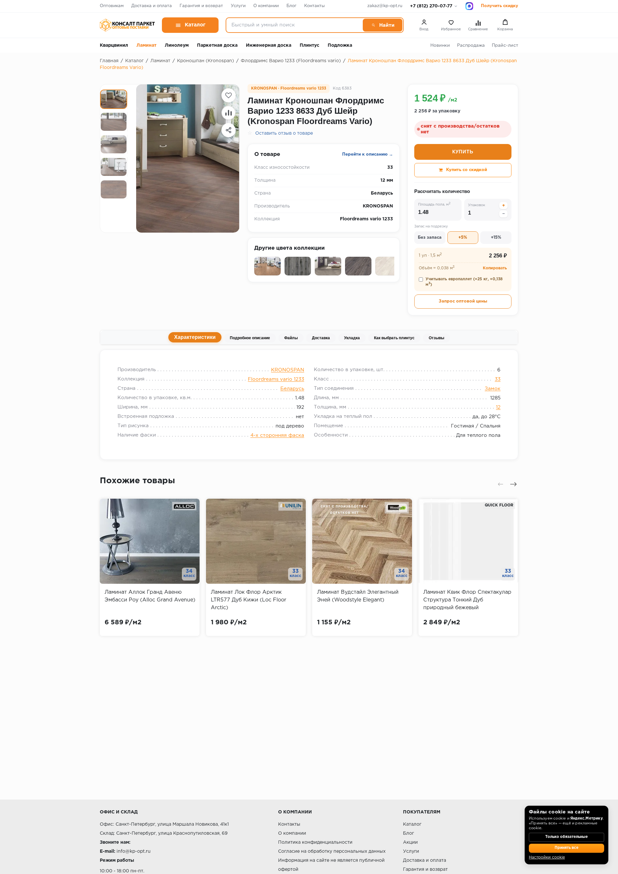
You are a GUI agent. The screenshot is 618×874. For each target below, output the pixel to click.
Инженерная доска (268, 45)
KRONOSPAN (287, 370)
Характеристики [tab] (195, 337)
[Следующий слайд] (513, 484)
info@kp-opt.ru (134, 851)
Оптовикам (112, 6)
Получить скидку (499, 6)
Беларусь (292, 389)
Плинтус (309, 45)
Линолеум (177, 45)
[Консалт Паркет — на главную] (127, 25)
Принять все (566, 848)
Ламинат (146, 45)
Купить (462, 151)
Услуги (238, 6)
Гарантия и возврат (201, 6)
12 (498, 407)
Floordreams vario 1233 (276, 379)
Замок (493, 389)
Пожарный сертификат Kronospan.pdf (170, 358)
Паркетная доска (217, 45)
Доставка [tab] (321, 338)
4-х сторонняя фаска (277, 435)
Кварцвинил (114, 45)
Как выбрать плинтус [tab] (394, 338)
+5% (462, 237)
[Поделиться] (228, 130)
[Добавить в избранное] (228, 95)
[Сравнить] (228, 113)
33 (498, 379)
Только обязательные (566, 837)
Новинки (440, 45)
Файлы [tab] (291, 338)
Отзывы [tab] (436, 338)
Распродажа (471, 45)
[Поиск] (382, 25)
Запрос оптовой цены (463, 301)
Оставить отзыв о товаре (284, 133)
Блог (291, 6)
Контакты (314, 6)
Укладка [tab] (352, 338)
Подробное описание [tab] (250, 338)
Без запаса (430, 237)
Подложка (340, 45)
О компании (266, 6)
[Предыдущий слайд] (500, 484)
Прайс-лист (505, 45)
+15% (496, 237)
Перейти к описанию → (367, 154)
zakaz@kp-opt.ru (384, 6)
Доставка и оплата (151, 6)
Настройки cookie (547, 857)
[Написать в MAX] (469, 6)
